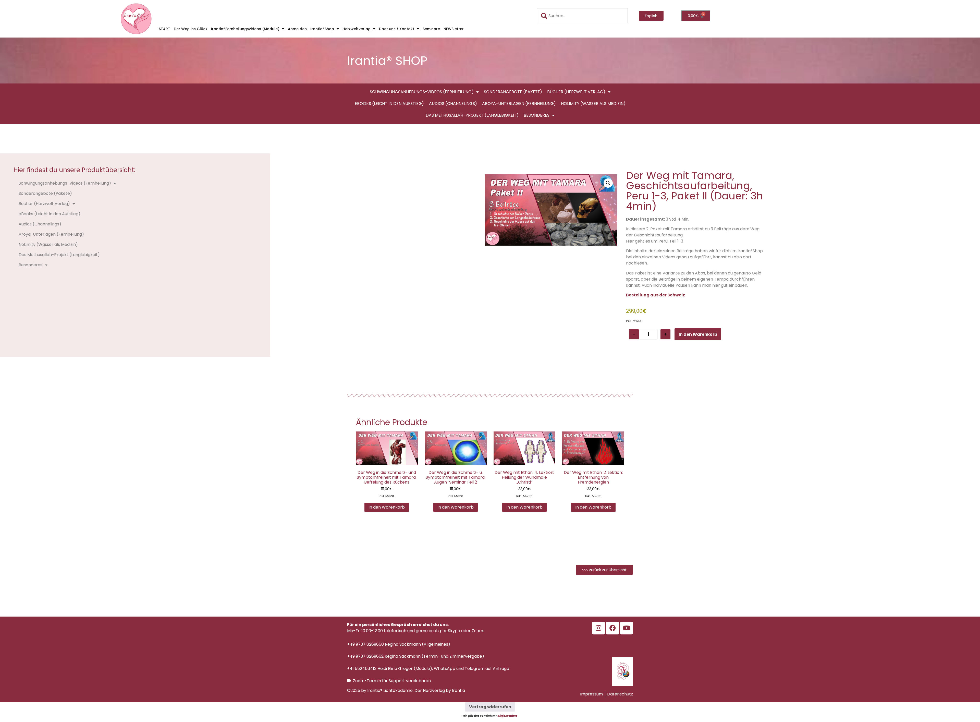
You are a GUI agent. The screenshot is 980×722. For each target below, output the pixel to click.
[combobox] (582, 15)
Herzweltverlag (356, 28)
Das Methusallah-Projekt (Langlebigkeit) (472, 115)
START (164, 28)
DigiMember (508, 716)
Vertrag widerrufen (490, 707)
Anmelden (297, 28)
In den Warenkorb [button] (387, 507)
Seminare (431, 28)
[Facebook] (612, 628)
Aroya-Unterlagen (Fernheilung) (519, 103)
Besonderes (536, 115)
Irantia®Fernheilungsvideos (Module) (245, 28)
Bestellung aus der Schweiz (655, 295)
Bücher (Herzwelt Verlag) (576, 92)
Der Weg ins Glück (190, 28)
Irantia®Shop (322, 28)
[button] (608, 183)
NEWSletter (454, 28)
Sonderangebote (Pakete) (513, 92)
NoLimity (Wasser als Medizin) (593, 103)
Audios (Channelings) (453, 103)
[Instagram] (598, 628)
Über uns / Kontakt (396, 28)
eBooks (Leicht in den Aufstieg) (389, 103)
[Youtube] (626, 628)
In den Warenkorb (698, 334)
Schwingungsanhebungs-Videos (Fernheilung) (422, 92)
